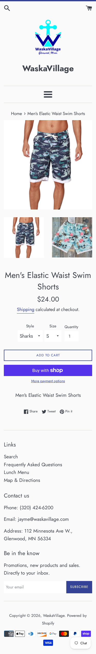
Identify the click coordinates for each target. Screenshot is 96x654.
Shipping (25, 309)
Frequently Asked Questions (33, 464)
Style (30, 326)
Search (11, 456)
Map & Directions (22, 480)
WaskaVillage (54, 615)
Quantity (71, 327)
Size (52, 326)
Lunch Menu (16, 472)
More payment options (48, 380)
